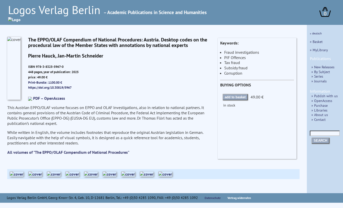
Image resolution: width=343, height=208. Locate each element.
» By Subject (320, 71)
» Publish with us (324, 95)
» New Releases (322, 67)
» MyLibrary (319, 49)
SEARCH (320, 140)
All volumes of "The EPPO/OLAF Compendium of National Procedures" (68, 152)
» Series (317, 76)
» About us (319, 114)
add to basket (235, 97)
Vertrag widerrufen (239, 198)
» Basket (316, 41)
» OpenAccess (321, 100)
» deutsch (316, 33)
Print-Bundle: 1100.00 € (45, 82)
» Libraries (319, 110)
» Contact (318, 119)
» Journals (319, 81)
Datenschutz (213, 198)
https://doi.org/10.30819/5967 (50, 87)
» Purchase (319, 105)
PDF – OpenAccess (49, 98)
